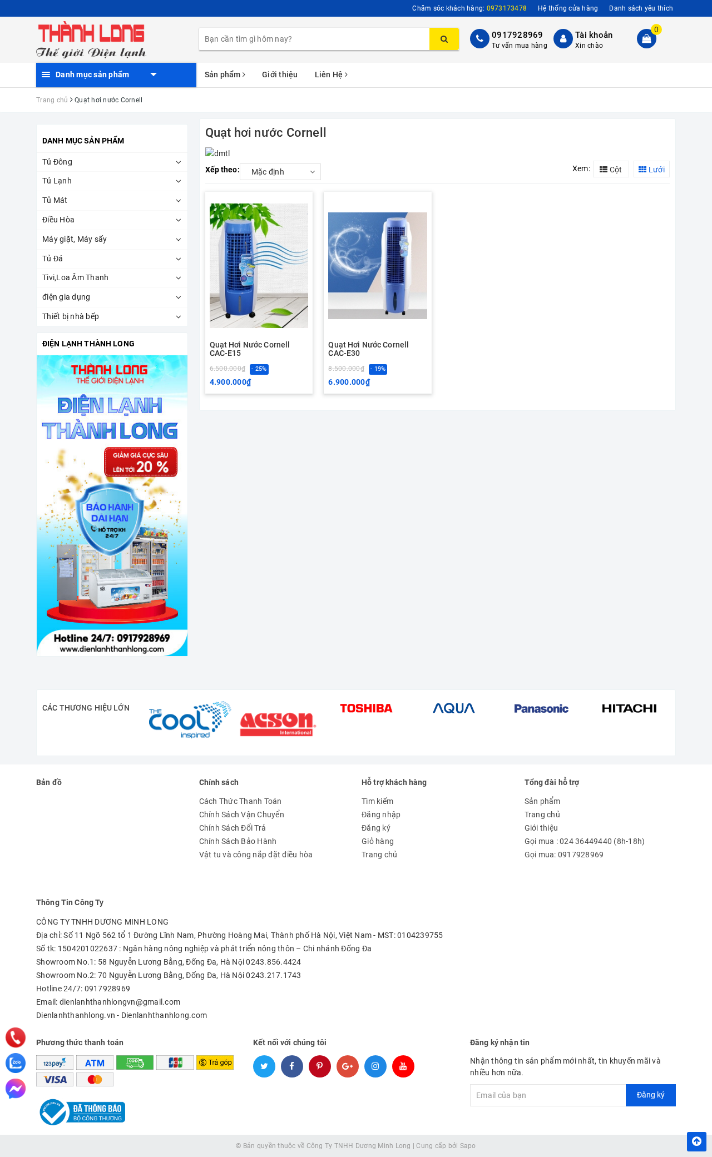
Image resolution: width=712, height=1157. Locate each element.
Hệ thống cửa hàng (568, 8)
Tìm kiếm (377, 801)
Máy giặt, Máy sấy (74, 239)
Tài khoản (593, 35)
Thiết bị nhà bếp (70, 316)
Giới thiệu (280, 74)
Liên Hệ (330, 74)
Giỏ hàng (378, 841)
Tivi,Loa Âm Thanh (75, 277)
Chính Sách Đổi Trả (232, 827)
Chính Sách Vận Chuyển (241, 814)
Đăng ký (376, 827)
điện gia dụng (66, 296)
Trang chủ (379, 854)
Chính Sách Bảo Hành (238, 841)
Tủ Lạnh (57, 180)
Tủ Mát (55, 200)
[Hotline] (16, 1037)
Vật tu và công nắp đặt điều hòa (256, 854)
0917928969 (517, 35)
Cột (614, 169)
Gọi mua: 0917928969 (564, 854)
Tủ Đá (52, 258)
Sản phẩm (224, 74)
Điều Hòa (58, 219)
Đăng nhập (381, 814)
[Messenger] (16, 1089)
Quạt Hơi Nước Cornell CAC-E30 (368, 349)
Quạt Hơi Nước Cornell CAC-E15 (250, 349)
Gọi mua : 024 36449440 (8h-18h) (585, 841)
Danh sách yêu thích (641, 8)
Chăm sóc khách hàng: (469, 8)
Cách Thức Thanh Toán (240, 801)
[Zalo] (16, 1063)
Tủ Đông (57, 161)
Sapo (468, 1146)
